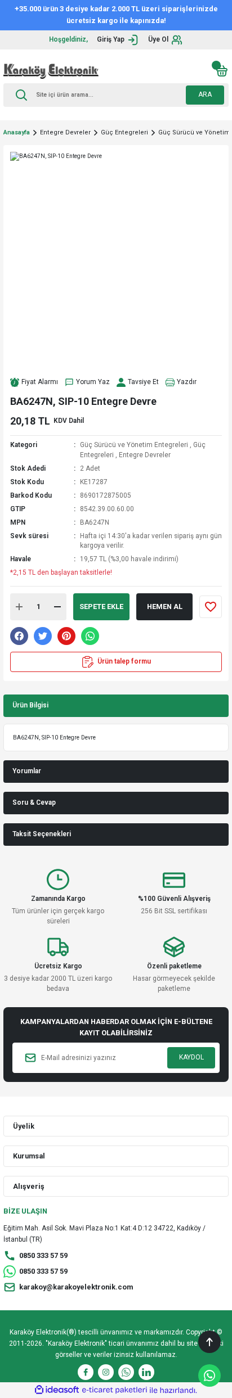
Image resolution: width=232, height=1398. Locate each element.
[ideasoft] (56, 1390)
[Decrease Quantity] (57, 606)
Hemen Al (164, 606)
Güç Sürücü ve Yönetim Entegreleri (134, 445)
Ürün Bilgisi (30, 705)
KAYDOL (191, 1057)
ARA (205, 94)
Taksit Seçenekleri (41, 834)
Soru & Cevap (34, 802)
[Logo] (51, 71)
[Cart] (222, 71)
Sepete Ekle (101, 606)
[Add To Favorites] (210, 607)
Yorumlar (26, 771)
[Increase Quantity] (19, 606)
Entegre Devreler (145, 455)
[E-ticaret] (115, 1390)
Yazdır (187, 382)
